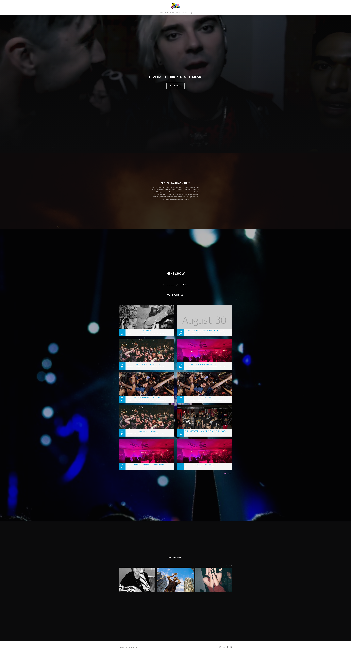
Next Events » (228, 473)
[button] (175, 86)
